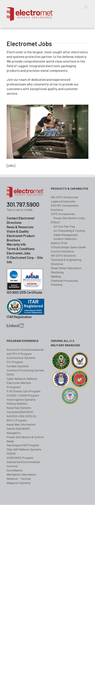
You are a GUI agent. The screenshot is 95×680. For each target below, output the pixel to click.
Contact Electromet (20, 218)
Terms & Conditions (20, 249)
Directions (14, 222)
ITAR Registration (19, 317)
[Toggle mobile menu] (86, 6)
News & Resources (20, 227)
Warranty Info (16, 244)
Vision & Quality (18, 231)
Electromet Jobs (18, 253)
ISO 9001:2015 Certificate (24, 292)
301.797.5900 (23, 204)
